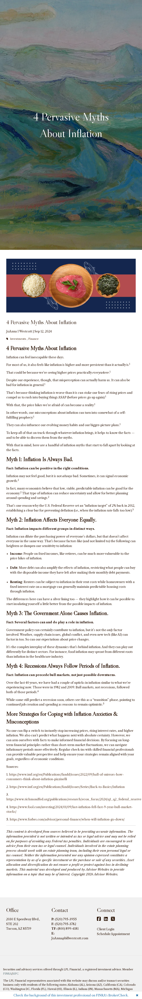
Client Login (105, 929)
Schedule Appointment (113, 934)
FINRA (7, 973)
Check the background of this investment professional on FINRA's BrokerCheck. (71, 995)
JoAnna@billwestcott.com (69, 938)
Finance (33, 339)
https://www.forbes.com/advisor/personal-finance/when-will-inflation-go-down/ (67, 819)
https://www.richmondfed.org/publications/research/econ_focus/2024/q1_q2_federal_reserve (73, 799)
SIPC (16, 973)
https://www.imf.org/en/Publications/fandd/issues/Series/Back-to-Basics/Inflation (67, 787)
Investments (18, 339)
